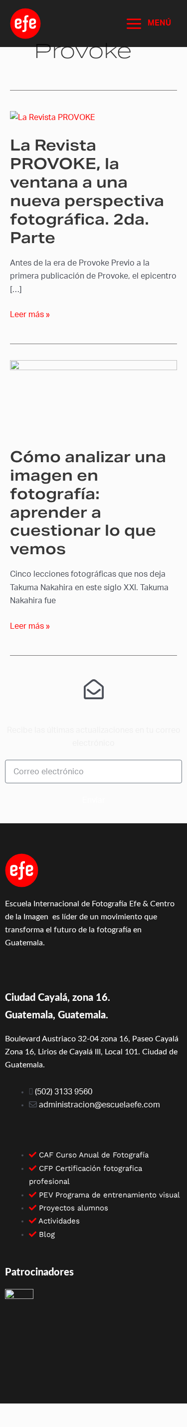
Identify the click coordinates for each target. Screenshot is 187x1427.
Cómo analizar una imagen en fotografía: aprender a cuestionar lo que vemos (88, 503)
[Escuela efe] (25, 23)
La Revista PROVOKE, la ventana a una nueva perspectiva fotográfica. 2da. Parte (87, 191)
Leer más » (30, 313)
